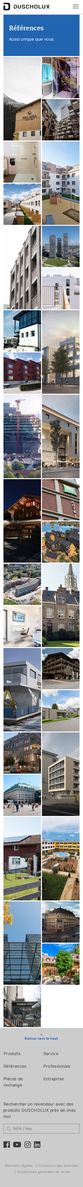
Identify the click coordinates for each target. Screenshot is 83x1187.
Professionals (57, 1066)
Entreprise (53, 1078)
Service (51, 1053)
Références (14, 1066)
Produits (12, 1053)
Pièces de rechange (13, 1081)
